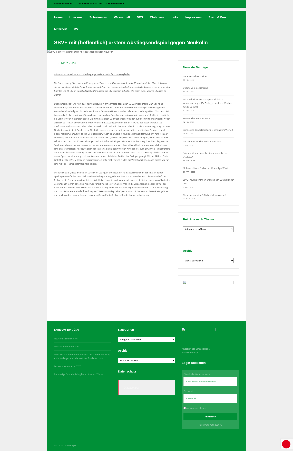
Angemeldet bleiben (196, 407)
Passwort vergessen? (210, 424)
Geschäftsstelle (63, 3)
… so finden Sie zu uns (88, 3)
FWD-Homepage (190, 352)
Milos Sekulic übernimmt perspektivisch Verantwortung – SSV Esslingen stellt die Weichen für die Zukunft (207, 103)
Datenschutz (131, 387)
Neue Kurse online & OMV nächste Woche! (204, 195)
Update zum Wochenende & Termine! (202, 141)
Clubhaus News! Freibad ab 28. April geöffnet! (205, 168)
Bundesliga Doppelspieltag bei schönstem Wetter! (208, 129)
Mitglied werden (114, 3)
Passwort (188, 391)
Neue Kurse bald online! (195, 76)
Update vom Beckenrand (195, 87)
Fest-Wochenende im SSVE (196, 118)
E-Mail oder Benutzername (196, 374)
